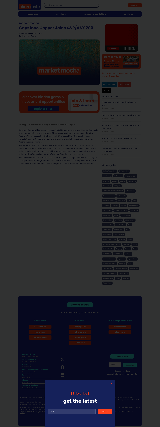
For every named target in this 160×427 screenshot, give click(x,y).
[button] (112, 383)
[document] (80, 213)
